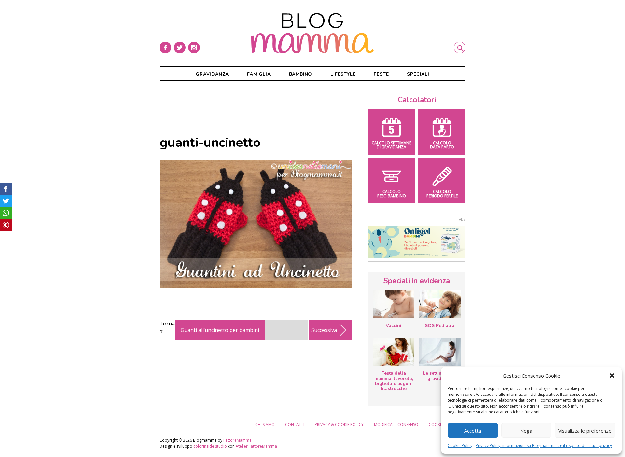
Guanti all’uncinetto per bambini (220, 330)
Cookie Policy (460, 445)
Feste (381, 74)
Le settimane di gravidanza (439, 375)
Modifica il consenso (396, 424)
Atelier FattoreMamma (256, 446)
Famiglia (259, 74)
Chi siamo (265, 424)
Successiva (324, 330)
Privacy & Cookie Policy (339, 424)
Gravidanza (212, 74)
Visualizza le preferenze (585, 430)
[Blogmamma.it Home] (312, 33)
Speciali (418, 74)
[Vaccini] (393, 304)
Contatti (294, 424)
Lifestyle (342, 74)
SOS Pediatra (439, 326)
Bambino (300, 74)
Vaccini (393, 326)
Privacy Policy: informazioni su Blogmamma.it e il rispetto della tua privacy (544, 445)
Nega (526, 430)
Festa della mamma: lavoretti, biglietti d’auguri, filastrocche (393, 381)
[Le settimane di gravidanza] (440, 352)
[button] (612, 375)
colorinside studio (210, 446)
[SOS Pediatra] (440, 304)
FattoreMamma (237, 440)
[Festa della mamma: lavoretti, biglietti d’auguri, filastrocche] (393, 352)
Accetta (472, 430)
